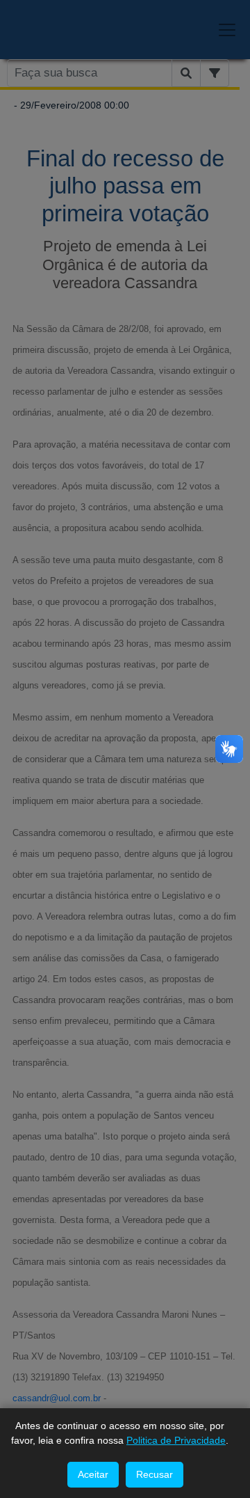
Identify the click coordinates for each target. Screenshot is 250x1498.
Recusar (154, 1474)
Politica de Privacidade (176, 1440)
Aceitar (93, 1474)
